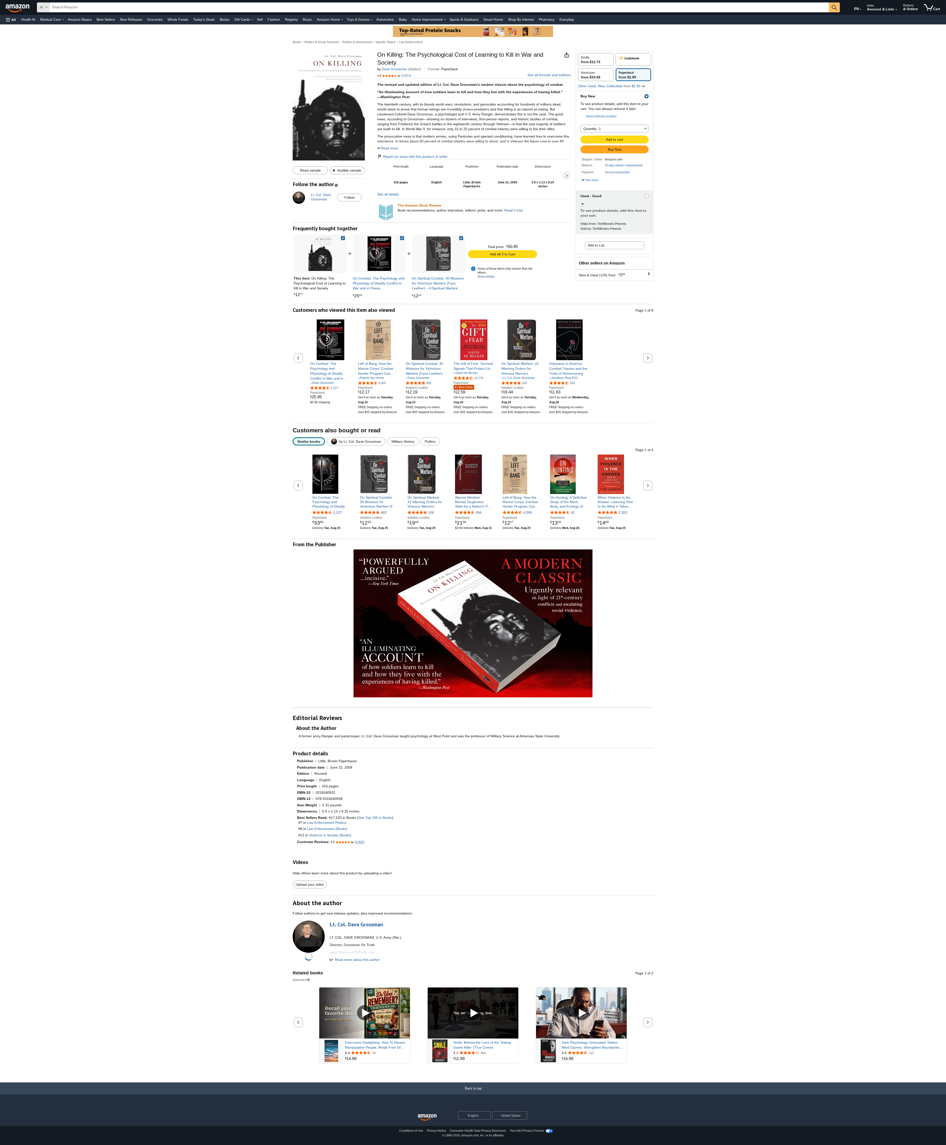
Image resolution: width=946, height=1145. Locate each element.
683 (384, 512)
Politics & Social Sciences (321, 42)
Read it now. (514, 210)
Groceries (155, 19)
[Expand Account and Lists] (896, 9)
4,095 (527, 512)
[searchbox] (439, 7)
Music (307, 19)
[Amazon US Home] (427, 1117)
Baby (403, 19)
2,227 (337, 512)
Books (224, 19)
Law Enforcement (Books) (327, 829)
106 (431, 512)
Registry (291, 19)
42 (573, 512)
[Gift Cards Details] (252, 19)
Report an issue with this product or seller (415, 157)
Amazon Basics (80, 19)
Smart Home (493, 19)
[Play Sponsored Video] (364, 1013)
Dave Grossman (394, 69)
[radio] (595, 59)
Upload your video (310, 884)
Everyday (566, 19)
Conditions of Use (411, 1130)
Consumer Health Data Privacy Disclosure (478, 1130)
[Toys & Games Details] (372, 19)
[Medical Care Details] (63, 19)
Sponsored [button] (299, 979)
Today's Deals (204, 19)
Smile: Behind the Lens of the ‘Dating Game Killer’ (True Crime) (482, 1044)
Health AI (28, 19)
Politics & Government (357, 42)
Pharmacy (547, 19)
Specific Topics (385, 42)
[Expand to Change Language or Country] (860, 9)
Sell (260, 19)
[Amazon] (18, 7)
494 (479, 512)
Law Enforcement (410, 42)
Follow (349, 197)
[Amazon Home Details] (342, 19)
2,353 (622, 512)
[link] (379, 253)
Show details (486, 276)
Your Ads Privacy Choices (527, 1130)
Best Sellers (106, 19)
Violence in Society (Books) (330, 835)
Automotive (385, 19)
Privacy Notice (436, 1130)
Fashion (274, 19)
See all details (388, 194)
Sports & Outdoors (464, 19)
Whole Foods (178, 19)
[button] (11, 19)
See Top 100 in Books (375, 818)
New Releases (131, 19)
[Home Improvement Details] (445, 19)
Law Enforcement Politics (326, 823)
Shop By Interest (521, 19)
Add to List (596, 245)
